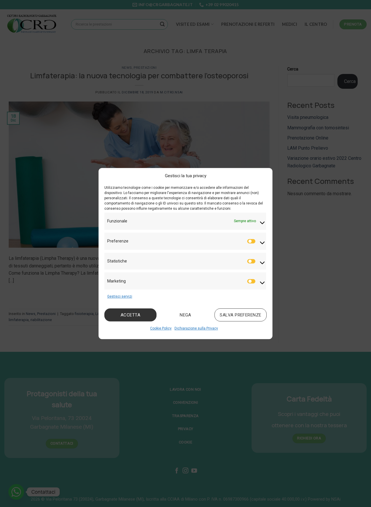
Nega (185, 315)
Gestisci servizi (119, 296)
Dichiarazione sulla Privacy (196, 329)
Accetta (130, 315)
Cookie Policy (161, 329)
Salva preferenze (240, 315)
